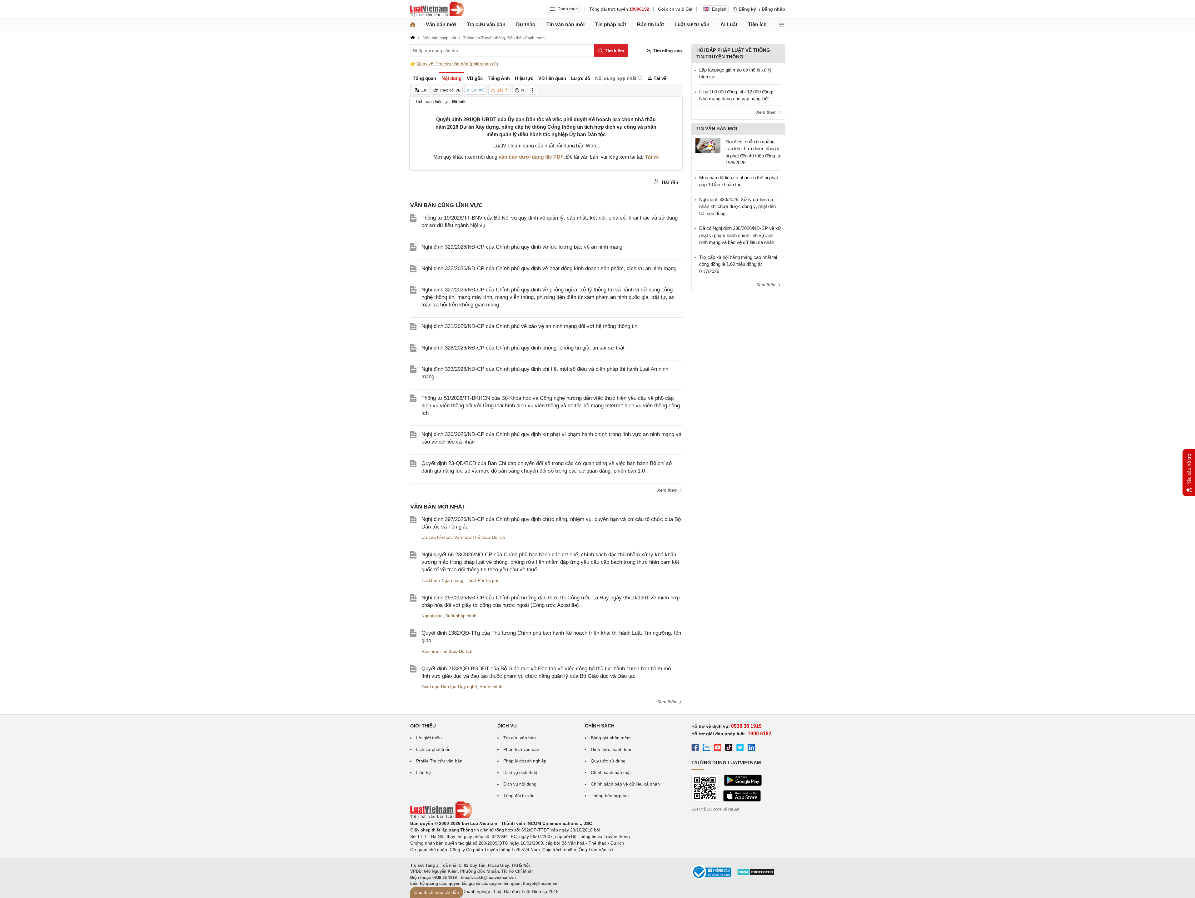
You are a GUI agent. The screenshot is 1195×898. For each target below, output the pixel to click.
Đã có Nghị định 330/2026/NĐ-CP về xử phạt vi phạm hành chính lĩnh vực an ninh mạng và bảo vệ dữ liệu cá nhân (740, 235)
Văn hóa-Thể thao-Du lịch (479, 537)
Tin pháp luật (610, 24)
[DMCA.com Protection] (755, 874)
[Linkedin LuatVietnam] (751, 748)
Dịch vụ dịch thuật (521, 772)
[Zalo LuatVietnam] (706, 748)
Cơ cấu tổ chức (436, 537)
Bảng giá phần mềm (611, 737)
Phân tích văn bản (521, 749)
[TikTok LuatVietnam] (729, 748)
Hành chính (491, 686)
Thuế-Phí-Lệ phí (482, 580)
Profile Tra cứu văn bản (439, 760)
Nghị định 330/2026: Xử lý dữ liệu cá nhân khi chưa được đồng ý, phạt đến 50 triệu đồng (737, 206)
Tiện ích (757, 24)
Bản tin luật (650, 24)
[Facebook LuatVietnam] (695, 748)
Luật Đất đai (506, 891)
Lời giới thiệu (429, 737)
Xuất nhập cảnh (460, 615)
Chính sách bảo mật (611, 772)
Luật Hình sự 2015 (540, 891)
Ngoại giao (432, 615)
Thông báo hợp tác (610, 795)
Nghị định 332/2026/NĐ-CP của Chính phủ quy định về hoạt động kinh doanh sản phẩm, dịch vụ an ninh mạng (548, 268)
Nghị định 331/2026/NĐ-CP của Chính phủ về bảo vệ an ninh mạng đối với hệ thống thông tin (529, 326)
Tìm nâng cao (667, 50)
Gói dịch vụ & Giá (675, 9)
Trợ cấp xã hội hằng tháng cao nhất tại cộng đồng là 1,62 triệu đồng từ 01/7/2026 (738, 264)
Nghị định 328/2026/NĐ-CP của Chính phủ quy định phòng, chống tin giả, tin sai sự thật (523, 348)
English (719, 9)
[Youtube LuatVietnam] (717, 748)
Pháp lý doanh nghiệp (524, 760)
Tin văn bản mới (565, 24)
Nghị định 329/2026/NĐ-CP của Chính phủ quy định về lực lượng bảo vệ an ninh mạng (521, 247)
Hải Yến (669, 182)
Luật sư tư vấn (692, 24)
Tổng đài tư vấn (519, 795)
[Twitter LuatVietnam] (740, 748)
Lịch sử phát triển (433, 749)
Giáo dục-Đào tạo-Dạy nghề (449, 686)
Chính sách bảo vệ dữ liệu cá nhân (625, 783)
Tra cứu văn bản (486, 24)
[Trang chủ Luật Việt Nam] (437, 9)
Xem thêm (668, 490)
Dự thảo (525, 24)
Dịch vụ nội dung (519, 783)
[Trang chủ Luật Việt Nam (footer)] (441, 816)
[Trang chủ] (412, 24)
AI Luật (728, 24)
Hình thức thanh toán (612, 749)
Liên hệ (423, 772)
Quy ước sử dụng (608, 760)
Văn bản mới (441, 24)
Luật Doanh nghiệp (471, 891)
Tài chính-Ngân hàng (442, 580)
